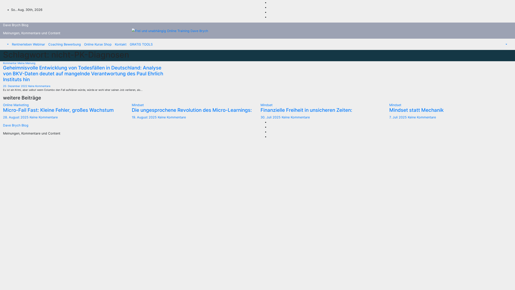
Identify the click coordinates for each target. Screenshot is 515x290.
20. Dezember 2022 (15, 86)
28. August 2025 (16, 117)
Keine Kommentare (39, 86)
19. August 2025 (145, 117)
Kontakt (121, 44)
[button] (7, 44)
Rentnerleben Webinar (28, 44)
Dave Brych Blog (15, 25)
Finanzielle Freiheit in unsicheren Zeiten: (306, 110)
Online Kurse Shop (98, 44)
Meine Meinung (26, 63)
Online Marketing (16, 105)
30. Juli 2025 (271, 117)
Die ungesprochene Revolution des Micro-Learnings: (192, 110)
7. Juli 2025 (398, 117)
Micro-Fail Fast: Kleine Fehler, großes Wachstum (58, 110)
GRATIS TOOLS (141, 44)
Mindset (138, 105)
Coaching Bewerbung (64, 44)
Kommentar (10, 63)
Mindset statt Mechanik (416, 110)
